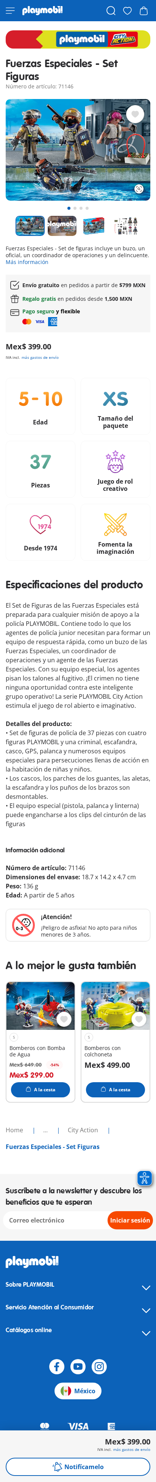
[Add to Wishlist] (135, 114)
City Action (84, 1130)
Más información (27, 262)
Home (15, 1130)
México (84, 1391)
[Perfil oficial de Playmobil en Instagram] (99, 1366)
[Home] (42, 10)
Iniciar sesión (130, 1220)
